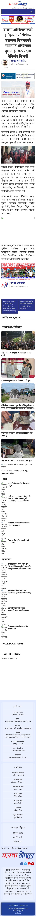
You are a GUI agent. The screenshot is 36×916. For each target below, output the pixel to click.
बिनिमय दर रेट (18, 833)
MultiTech (18, 913)
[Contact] (32, 864)
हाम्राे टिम (18, 767)
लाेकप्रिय (6, 559)
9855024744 (18, 714)
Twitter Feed (11, 653)
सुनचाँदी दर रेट (18, 837)
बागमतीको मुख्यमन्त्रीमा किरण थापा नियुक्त (15, 380)
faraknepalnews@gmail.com (18, 721)
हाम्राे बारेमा (18, 706)
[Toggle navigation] (31, 11)
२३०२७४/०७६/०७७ (18, 750)
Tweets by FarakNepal (9, 658)
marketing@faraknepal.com (18, 728)
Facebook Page (12, 643)
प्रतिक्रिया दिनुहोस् (11, 317)
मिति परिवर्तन (18, 841)
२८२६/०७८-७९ (18, 744)
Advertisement (24, 905)
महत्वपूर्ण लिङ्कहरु (18, 827)
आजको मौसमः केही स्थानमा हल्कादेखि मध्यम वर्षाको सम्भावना (18, 609)
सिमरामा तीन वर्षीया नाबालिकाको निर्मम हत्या (16, 460)
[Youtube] (29, 864)
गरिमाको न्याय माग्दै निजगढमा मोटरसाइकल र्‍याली (16, 354)
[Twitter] (25, 864)
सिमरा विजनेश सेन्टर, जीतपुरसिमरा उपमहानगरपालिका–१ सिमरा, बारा (18, 736)
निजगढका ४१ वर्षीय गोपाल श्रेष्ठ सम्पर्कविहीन (18, 627)
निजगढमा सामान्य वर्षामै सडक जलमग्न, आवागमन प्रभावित (14, 472)
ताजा (5, 478)
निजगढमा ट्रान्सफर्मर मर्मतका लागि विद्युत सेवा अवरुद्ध (16, 434)
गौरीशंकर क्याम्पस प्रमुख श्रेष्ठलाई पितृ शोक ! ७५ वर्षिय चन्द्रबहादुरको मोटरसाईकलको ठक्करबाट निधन (17, 408)
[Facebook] (21, 864)
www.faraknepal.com (18, 757)
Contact (16, 905)
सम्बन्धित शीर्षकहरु (12, 327)
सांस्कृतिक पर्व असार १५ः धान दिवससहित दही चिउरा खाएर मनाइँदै (19, 591)
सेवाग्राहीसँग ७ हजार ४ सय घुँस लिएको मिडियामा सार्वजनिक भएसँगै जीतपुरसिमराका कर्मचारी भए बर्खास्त (19, 566)
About (9, 905)
